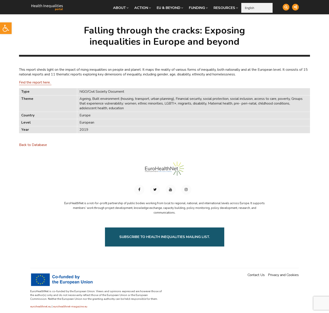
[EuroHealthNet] (164, 171)
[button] (6, 28)
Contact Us (256, 275)
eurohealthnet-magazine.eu (70, 306)
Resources (224, 7)
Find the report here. (35, 82)
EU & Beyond (168, 7)
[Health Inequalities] (47, 4)
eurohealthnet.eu (40, 306)
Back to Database (33, 144)
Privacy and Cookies (283, 275)
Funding (197, 7)
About (119, 7)
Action (141, 7)
